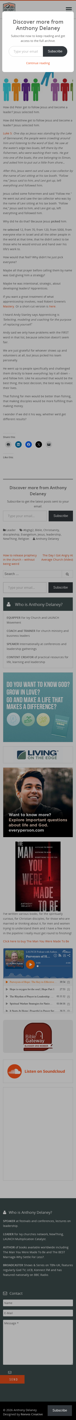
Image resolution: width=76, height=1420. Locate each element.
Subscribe (55, 51)
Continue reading (38, 63)
